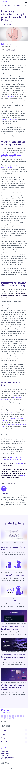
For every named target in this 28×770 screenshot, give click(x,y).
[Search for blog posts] (26, 5)
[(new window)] (2, 716)
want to (22, 165)
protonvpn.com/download (9, 119)
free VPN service (18, 463)
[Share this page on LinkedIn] (14, 50)
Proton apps (10, 96)
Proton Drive (14, 157)
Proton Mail (4, 155)
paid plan (23, 475)
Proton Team (8, 44)
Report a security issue (7, 757)
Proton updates (6, 5)
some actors (15, 165)
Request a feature (6, 759)
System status (5, 751)
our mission (10, 167)
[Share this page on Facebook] (12, 50)
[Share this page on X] (7, 50)
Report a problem (6, 755)
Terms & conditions (5, 763)
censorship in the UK (7, 412)
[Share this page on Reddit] (9, 50)
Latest (13, 5)
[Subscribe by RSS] (23, 5)
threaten (3, 167)
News (18, 5)
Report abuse (5, 753)
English (5, 747)
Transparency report (5, 764)
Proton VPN (12, 155)
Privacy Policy (4, 762)
